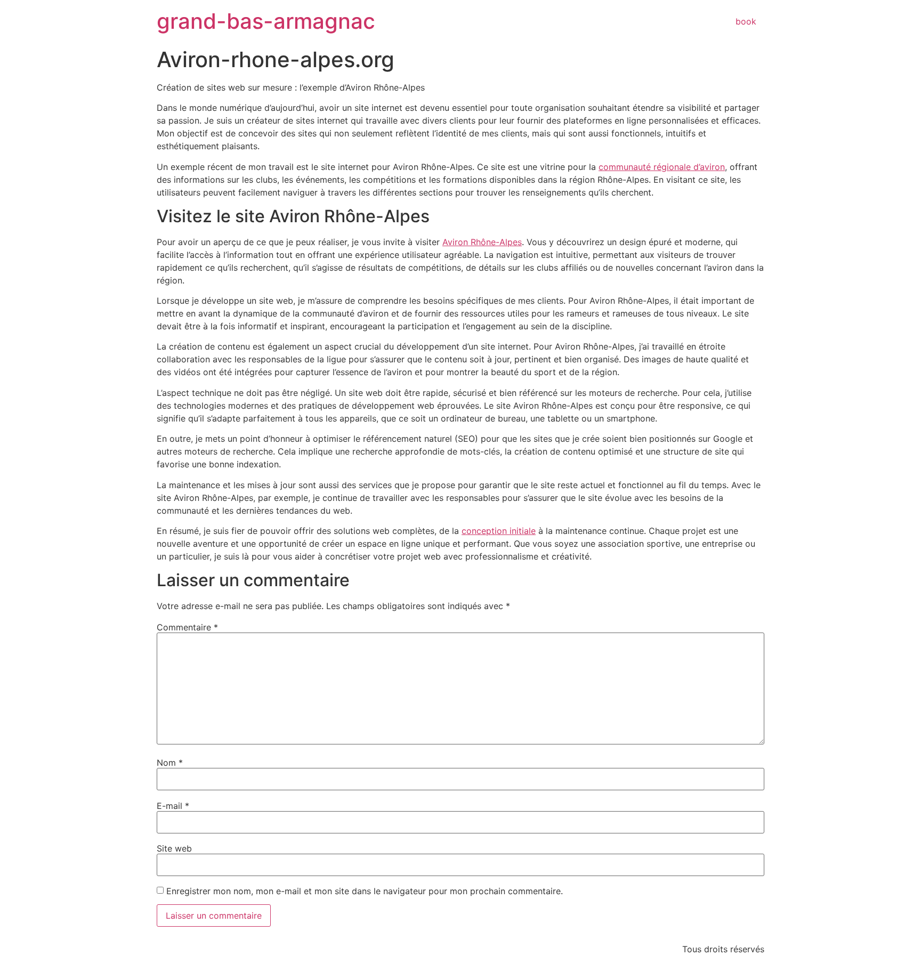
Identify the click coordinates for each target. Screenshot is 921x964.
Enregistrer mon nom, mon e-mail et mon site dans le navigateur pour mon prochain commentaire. (364, 891)
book (746, 21)
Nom (170, 762)
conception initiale (499, 530)
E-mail (173, 805)
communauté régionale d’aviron (662, 166)
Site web (174, 848)
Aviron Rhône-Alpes (482, 242)
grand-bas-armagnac (266, 21)
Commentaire (187, 627)
